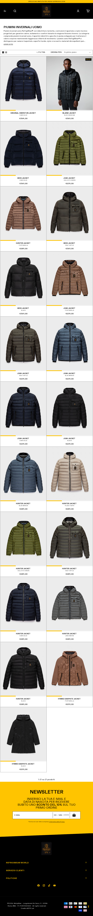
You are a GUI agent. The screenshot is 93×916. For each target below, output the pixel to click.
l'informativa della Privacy (57, 821)
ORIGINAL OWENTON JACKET (23, 113)
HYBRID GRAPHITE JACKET (69, 699)
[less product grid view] (6, 52)
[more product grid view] (3, 52)
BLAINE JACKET (69, 113)
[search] (15, 10)
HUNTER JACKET (23, 243)
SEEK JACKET (23, 178)
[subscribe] (74, 815)
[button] (88, 10)
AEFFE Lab (30, 908)
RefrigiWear (18, 903)
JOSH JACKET (69, 178)
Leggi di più (8, 44)
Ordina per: (56, 52)
